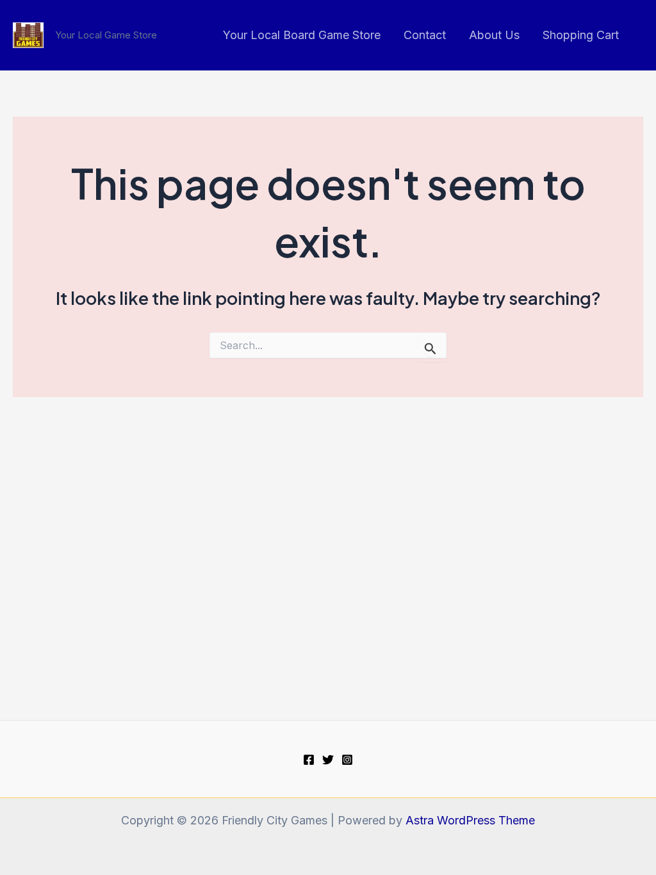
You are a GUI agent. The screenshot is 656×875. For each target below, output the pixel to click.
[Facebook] (309, 759)
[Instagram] (347, 759)
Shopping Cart (581, 35)
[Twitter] (328, 759)
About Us (494, 35)
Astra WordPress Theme (470, 820)
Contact (425, 35)
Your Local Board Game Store (302, 35)
